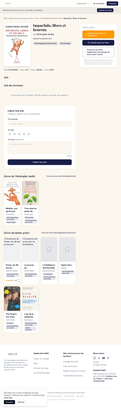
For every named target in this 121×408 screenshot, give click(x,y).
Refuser (21, 402)
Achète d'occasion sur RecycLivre (96, 34)
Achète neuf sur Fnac (100, 43)
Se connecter (98, 3)
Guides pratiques (28, 329)
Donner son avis (41, 368)
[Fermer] (116, 10)
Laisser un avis (105, 10)
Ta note (11, 130)
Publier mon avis (40, 162)
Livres (37, 18)
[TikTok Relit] (108, 358)
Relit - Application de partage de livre (18, 18)
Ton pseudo (13, 119)
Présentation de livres (73, 375)
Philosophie (29, 217)
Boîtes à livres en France (74, 371)
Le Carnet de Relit (41, 373)
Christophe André (45, 34)
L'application (81, 3)
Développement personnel (51, 18)
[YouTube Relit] (103, 358)
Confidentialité (69, 396)
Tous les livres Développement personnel (58, 233)
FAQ (35, 363)
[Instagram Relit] (94, 358)
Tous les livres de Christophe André (61, 176)
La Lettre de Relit (99, 365)
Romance (10, 323)
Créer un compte (41, 359)
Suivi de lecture (70, 366)
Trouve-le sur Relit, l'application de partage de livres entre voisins (98, 52)
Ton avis (16, 140)
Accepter (9, 402)
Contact (96, 362)
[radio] (10, 134)
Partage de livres (70, 361)
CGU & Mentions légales (53, 396)
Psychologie (65, 43)
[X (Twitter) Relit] (99, 358)
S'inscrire (112, 3)
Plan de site (80, 396)
